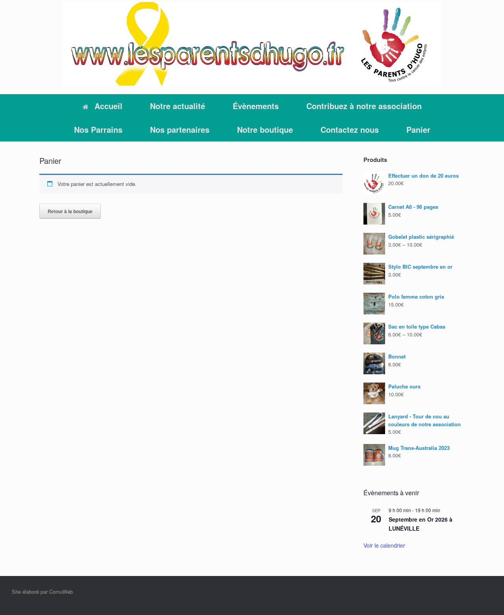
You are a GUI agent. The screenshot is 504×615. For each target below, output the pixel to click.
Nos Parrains (98, 129)
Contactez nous (350, 129)
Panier (418, 129)
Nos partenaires (179, 129)
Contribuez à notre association (364, 105)
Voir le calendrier (384, 545)
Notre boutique (265, 129)
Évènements (256, 105)
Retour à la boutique (70, 211)
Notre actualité (177, 105)
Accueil (108, 105)
